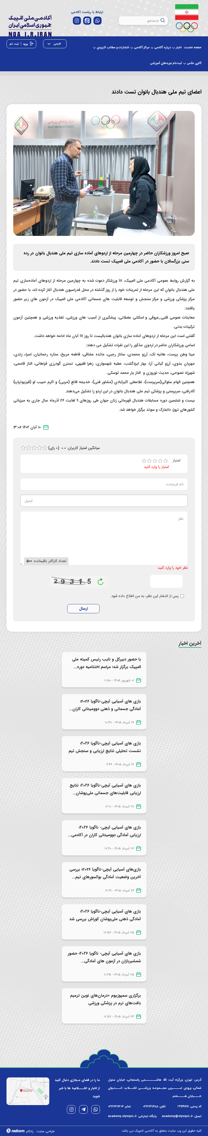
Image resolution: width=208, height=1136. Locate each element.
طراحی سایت (45, 1131)
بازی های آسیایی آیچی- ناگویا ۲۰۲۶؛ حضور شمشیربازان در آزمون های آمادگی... (104, 957)
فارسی (57, 44)
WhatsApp (95, 1109)
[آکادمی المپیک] (29, 24)
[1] (144, 460)
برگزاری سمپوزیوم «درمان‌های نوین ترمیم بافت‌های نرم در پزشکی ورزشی (105, 999)
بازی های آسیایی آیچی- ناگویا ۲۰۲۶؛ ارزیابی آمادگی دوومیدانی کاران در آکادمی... (104, 831)
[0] (23, 447)
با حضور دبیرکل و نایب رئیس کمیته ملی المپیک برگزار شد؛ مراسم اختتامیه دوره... (106, 663)
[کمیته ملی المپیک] (187, 18)
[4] (160, 460)
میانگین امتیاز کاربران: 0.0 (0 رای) (74, 448)
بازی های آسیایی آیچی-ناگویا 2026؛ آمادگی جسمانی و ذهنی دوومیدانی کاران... (105, 705)
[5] (165, 460)
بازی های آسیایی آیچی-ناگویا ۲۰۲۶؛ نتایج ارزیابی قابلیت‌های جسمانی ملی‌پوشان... (105, 789)
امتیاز (176, 460)
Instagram (71, 1109)
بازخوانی (101, 580)
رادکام (30, 1131)
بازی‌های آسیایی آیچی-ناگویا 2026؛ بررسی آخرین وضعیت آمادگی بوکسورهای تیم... (105, 873)
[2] (149, 460)
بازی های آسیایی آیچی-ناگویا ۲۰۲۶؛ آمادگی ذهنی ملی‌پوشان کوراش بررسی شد (105, 915)
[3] (154, 460)
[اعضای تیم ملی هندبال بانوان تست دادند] (104, 173)
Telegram (83, 1109)
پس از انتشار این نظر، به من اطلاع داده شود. (144, 596)
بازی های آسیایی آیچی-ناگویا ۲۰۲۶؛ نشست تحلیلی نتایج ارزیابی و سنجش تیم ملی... (105, 751)
